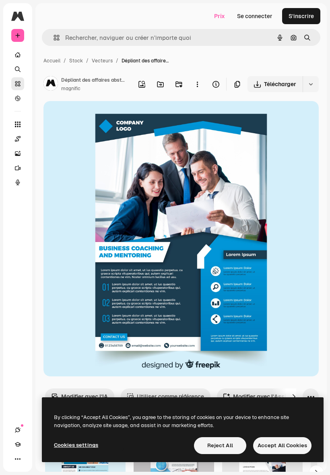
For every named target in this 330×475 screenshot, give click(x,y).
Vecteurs (102, 61)
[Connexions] (17, 429)
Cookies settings (76, 445)
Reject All (220, 445)
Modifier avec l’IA (84, 396)
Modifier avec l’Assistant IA (270, 396)
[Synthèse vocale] (17, 182)
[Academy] (17, 444)
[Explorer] (17, 98)
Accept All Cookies (282, 445)
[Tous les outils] (17, 124)
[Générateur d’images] (17, 153)
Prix (219, 16)
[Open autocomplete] (53, 38)
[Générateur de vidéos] (17, 167)
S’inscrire (301, 16)
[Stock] (17, 83)
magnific (70, 88)
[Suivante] (294, 396)
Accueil (51, 61)
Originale (96, 116)
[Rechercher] (17, 69)
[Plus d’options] (197, 84)
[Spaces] (17, 138)
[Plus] (17, 458)
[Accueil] (17, 54)
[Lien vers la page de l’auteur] (50, 84)
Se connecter (254, 16)
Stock (76, 61)
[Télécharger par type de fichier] (311, 84)
